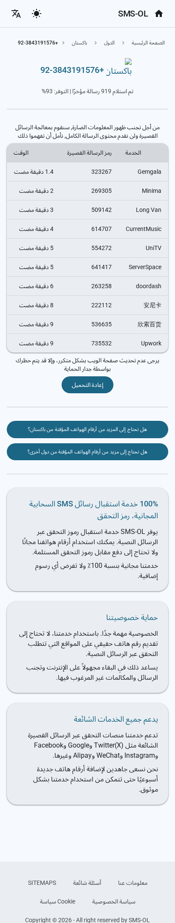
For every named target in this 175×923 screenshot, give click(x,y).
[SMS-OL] (159, 13)
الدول (109, 43)
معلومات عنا (132, 882)
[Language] (16, 13)
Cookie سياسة (57, 901)
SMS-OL (133, 13)
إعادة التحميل (87, 384)
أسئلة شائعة (87, 882)
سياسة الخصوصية (113, 901)
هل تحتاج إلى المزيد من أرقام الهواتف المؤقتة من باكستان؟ (87, 429)
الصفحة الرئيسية (148, 43)
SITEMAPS (42, 882)
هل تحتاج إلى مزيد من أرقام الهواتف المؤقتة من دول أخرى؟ (88, 452)
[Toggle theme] (36, 13)
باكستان (79, 43)
